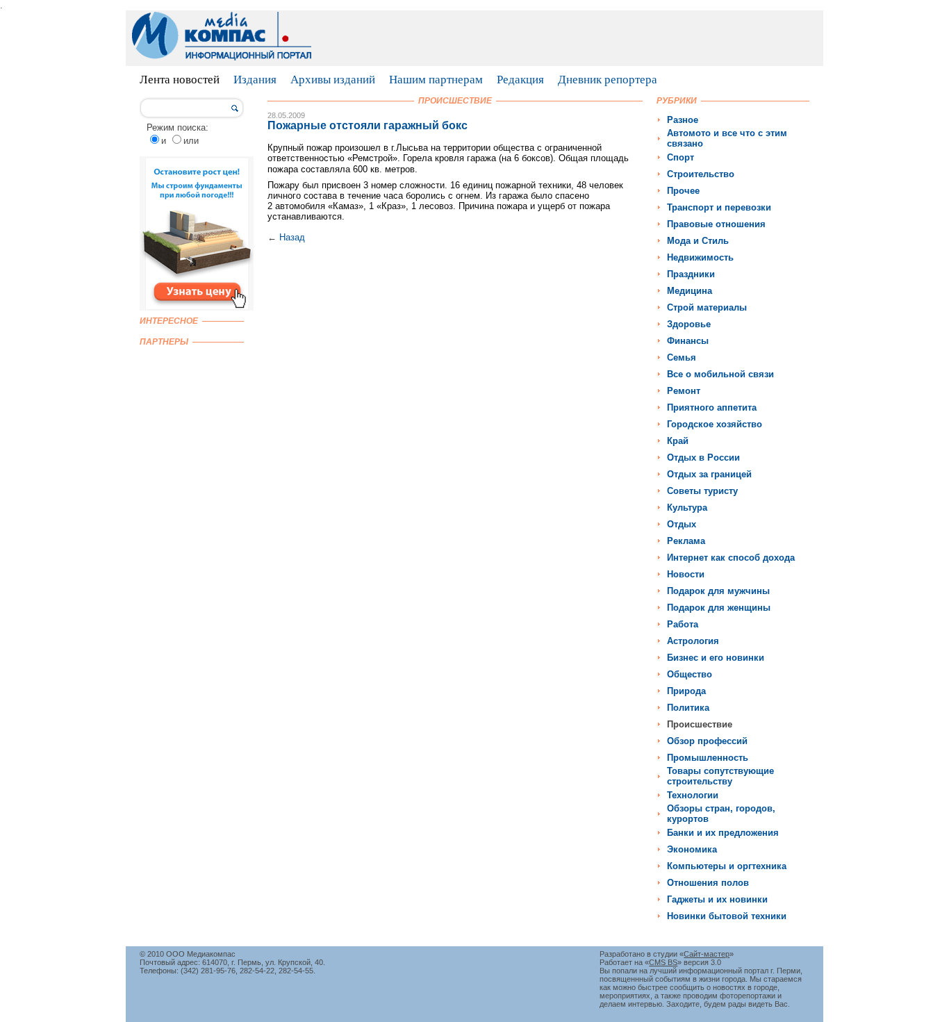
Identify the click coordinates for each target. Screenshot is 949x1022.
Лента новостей (180, 79)
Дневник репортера (607, 79)
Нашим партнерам (436, 79)
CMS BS (663, 962)
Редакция (520, 79)
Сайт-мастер (706, 954)
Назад (292, 237)
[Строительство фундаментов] (197, 307)
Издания (255, 79)
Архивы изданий (332, 79)
